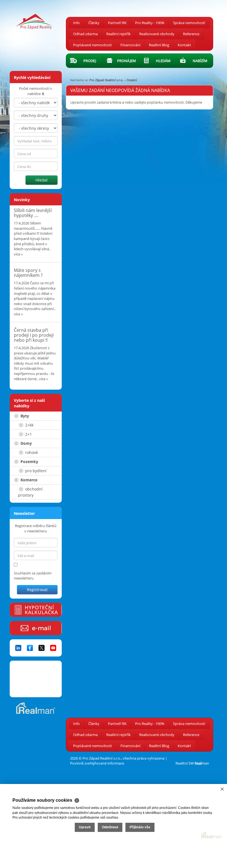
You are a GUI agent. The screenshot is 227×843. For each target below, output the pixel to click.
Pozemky (28, 461)
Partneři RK (117, 22)
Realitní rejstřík (118, 33)
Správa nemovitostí (189, 22)
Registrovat (37, 589)
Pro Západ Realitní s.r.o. (106, 80)
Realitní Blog (159, 44)
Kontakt (184, 44)
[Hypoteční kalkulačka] (36, 610)
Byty (24, 415)
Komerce (28, 479)
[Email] (36, 628)
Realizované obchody (156, 33)
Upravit (85, 827)
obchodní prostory (30, 492)
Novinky (22, 199)
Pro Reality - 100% (149, 22)
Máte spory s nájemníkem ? (28, 272)
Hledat (41, 180)
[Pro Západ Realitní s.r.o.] (36, 19)
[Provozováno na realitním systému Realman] (35, 707)
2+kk (28, 425)
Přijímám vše (140, 827)
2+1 (28, 434)
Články (93, 22)
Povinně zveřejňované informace (97, 763)
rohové (31, 452)
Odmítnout (110, 827)
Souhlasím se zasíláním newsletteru (32, 576)
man (202, 763)
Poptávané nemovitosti (92, 44)
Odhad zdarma (85, 33)
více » (18, 254)
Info (76, 22)
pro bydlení (35, 470)
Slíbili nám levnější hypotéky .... (33, 212)
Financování (130, 44)
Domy (25, 443)
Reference (191, 33)
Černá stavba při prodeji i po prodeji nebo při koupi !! (34, 335)
